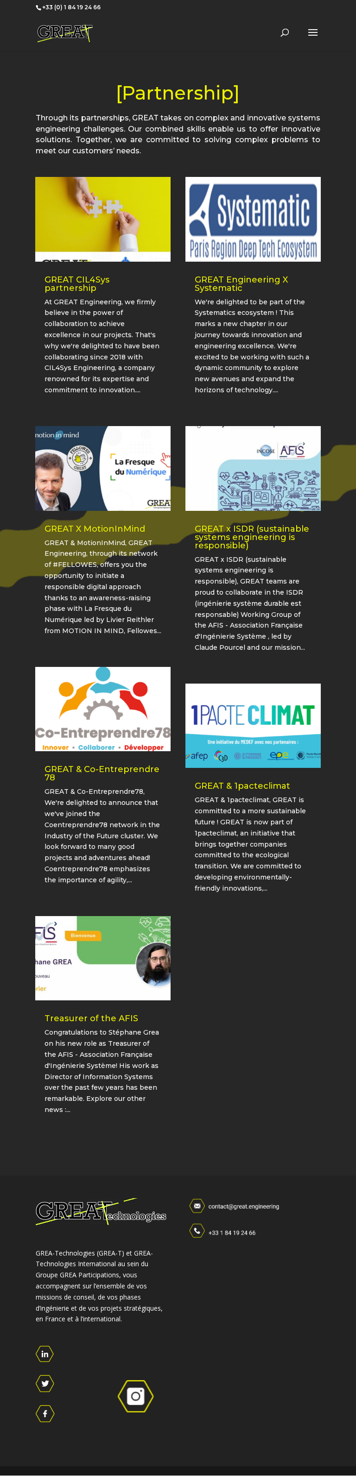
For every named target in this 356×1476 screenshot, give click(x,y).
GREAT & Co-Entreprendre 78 (101, 773)
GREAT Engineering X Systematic (241, 284)
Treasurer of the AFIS (91, 1018)
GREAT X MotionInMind (94, 529)
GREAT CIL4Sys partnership (76, 284)
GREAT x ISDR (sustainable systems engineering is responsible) (252, 537)
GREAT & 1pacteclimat (242, 786)
